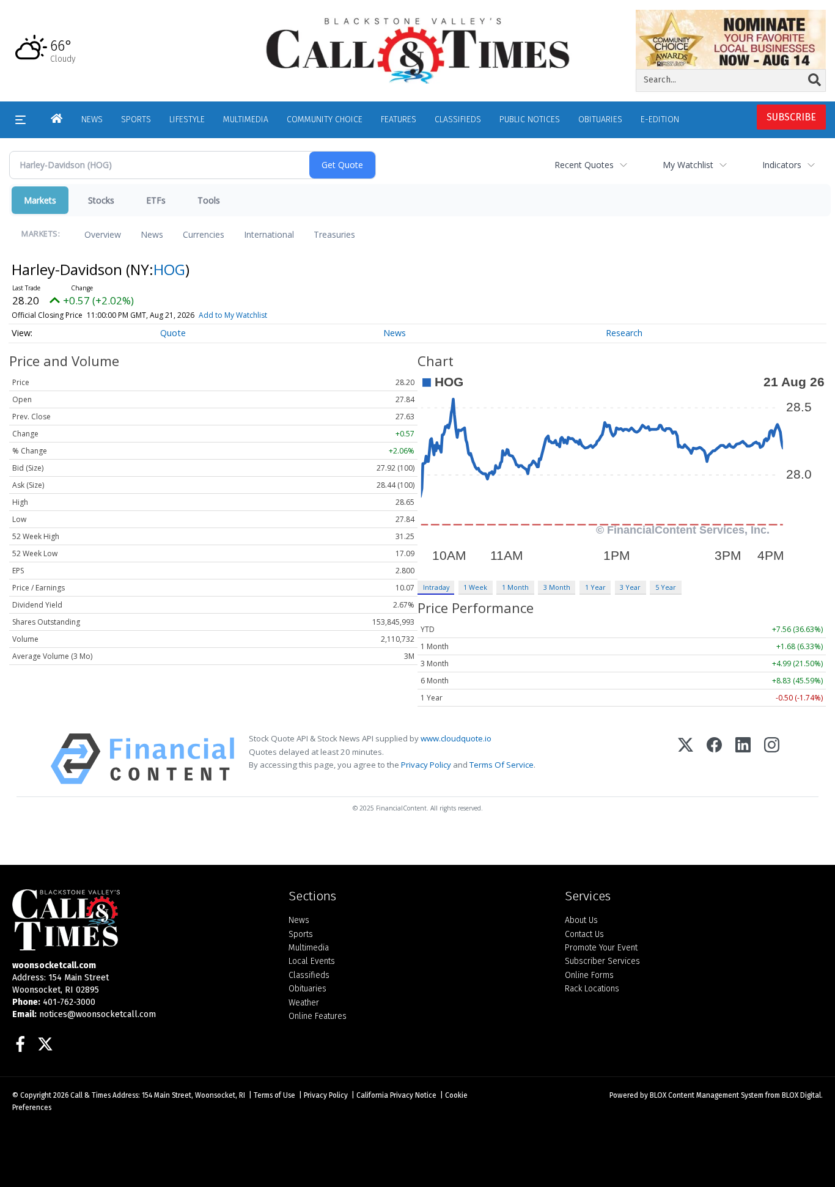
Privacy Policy (426, 764)
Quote (173, 333)
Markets (40, 200)
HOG (169, 269)
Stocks (101, 200)
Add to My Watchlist (233, 315)
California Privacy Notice (396, 1095)
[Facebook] (714, 758)
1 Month (515, 587)
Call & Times (90, 1095)
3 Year (630, 587)
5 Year (665, 587)
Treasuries (334, 234)
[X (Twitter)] (685, 758)
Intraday (436, 587)
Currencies (203, 234)
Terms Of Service (501, 764)
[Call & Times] (141, 919)
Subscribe (791, 117)
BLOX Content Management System (706, 1095)
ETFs (156, 200)
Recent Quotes (584, 165)
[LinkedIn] (743, 758)
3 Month (556, 587)
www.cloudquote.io (456, 738)
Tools (208, 200)
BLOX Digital (801, 1095)
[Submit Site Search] (814, 80)
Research (624, 333)
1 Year (595, 587)
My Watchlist (688, 165)
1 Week (475, 587)
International (269, 234)
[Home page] (418, 50)
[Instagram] (771, 758)
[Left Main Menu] (20, 119)
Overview (102, 234)
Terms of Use (274, 1095)
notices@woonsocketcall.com (97, 1014)
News (152, 234)
